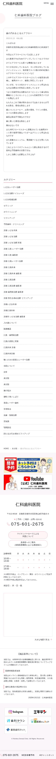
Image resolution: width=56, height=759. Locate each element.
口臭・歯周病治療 (11, 335)
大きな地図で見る (42, 639)
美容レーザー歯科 (11, 403)
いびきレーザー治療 (12, 187)
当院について (9, 366)
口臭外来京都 (9, 353)
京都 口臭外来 (9, 267)
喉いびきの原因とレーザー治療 (17, 360)
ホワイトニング (10, 212)
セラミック (8, 206)
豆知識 (6, 421)
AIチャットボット (46, 755)
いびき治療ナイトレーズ (14, 193)
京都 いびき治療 (10, 236)
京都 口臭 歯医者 (11, 255)
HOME (6, 449)
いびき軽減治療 (10, 199)
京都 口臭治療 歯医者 (12, 286)
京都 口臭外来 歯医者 (12, 273)
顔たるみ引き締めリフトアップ (17, 434)
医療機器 (7, 329)
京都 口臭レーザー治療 (13, 261)
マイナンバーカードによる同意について (28, 535)
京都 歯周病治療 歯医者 (13, 292)
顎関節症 (7, 427)
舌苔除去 (7, 409)
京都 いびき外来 (10, 230)
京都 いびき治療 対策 (12, 243)
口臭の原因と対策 (11, 341)
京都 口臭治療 (9, 280)
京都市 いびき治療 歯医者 (14, 317)
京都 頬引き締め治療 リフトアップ (18, 298)
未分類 (6, 378)
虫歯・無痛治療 (10, 415)
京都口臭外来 (9, 310)
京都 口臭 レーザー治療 (13, 249)
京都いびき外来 (10, 304)
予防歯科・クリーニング (14, 224)
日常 (5, 372)
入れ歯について (10, 323)
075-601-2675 (27, 524)
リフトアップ (9, 218)
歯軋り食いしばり (11, 397)
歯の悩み (7, 390)
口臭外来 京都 (9, 347)
